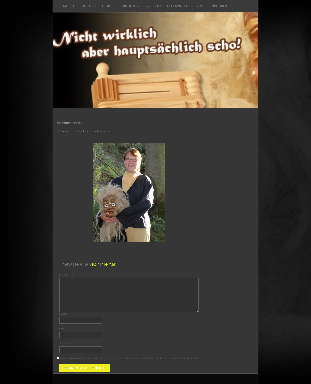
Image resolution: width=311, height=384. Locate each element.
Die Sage (108, 6)
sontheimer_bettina (103, 131)
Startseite (69, 6)
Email (63, 328)
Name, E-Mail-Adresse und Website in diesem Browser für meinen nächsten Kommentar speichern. (130, 358)
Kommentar (67, 275)
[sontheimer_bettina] (129, 192)
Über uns (89, 6)
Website (65, 343)
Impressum (219, 6)
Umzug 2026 (153, 6)
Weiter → (195, 140)
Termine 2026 (129, 6)
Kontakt (199, 6)
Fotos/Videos (177, 6)
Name (63, 314)
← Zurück (63, 140)
